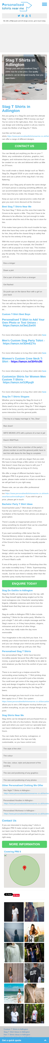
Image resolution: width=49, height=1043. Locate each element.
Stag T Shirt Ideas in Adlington (17, 1032)
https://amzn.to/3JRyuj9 (18, 382)
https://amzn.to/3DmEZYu (19, 343)
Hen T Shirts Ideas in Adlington (17, 1035)
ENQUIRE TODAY (24, 583)
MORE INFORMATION (24, 844)
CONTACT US (24, 146)
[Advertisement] (24, 38)
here (44, 335)
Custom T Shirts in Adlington (16, 1029)
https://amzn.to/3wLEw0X (19, 325)
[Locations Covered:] (3, 4)
